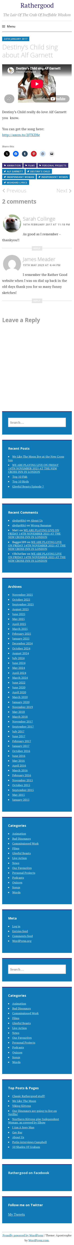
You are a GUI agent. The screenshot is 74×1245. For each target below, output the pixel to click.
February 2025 (21, 634)
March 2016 (20, 770)
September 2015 (23, 790)
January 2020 (20, 702)
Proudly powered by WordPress (23, 1235)
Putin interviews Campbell (29, 1142)
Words (16, 892)
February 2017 (21, 741)
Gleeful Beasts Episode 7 (28, 486)
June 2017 (18, 736)
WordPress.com (38, 1240)
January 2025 (20, 638)
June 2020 (18, 687)
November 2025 (22, 595)
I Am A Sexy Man (23, 1127)
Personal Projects (54, 165)
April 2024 (19, 673)
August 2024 (20, 653)
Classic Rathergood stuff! (28, 1096)
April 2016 (19, 765)
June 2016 (18, 756)
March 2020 (20, 697)
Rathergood (37, 5)
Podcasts (18, 878)
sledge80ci (19, 520)
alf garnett (15, 171)
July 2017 (18, 731)
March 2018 (20, 717)
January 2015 (20, 800)
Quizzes (17, 882)
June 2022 (18, 682)
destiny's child (40, 171)
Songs (16, 887)
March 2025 (20, 629)
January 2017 (20, 746)
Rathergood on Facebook (28, 1173)
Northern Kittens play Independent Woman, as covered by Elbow (33, 1120)
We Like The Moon (24, 1101)
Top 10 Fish (19, 477)
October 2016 (21, 751)
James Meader (39, 259)
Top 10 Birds (20, 481)
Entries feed (20, 931)
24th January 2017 (15, 38)
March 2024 (20, 678)
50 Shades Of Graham (26, 1147)
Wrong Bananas (41, 525)
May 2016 (18, 761)
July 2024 (18, 658)
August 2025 (20, 609)
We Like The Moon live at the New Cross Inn (36, 458)
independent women (54, 177)
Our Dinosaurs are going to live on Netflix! (32, 1112)
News (15, 863)
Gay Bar (17, 1132)
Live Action (19, 858)
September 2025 (23, 604)
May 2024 (18, 668)
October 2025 (21, 599)
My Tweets (16, 1214)
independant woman (20, 177)
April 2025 (19, 624)
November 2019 (22, 707)
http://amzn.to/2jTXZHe (21, 135)
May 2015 (18, 795)
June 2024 (18, 663)
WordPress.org (21, 941)
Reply (37, 248)
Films (31, 165)
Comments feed (22, 936)
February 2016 (21, 775)
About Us (37, 520)
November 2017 (22, 721)
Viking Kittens (21, 1106)
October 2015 (21, 785)
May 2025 (18, 619)
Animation (14, 165)
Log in (16, 926)
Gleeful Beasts (21, 853)
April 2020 (19, 692)
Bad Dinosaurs (21, 839)
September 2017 (23, 726)
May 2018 (18, 712)
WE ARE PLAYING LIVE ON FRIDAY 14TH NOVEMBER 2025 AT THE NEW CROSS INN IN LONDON (33, 468)
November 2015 (22, 780)
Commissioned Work (25, 843)
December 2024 (22, 643)
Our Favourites (22, 868)
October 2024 (21, 648)
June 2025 (18, 614)
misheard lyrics (17, 182)
